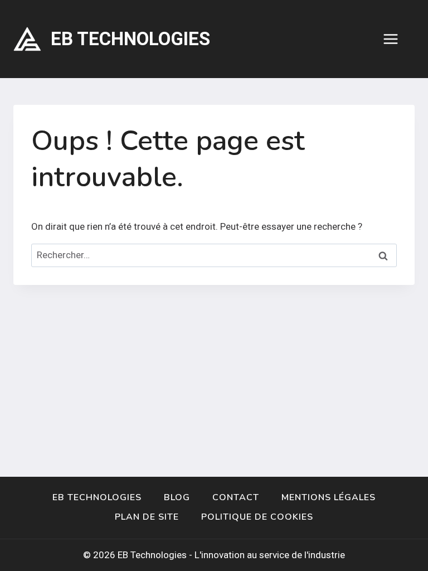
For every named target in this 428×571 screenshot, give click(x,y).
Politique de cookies (257, 517)
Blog (177, 497)
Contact (235, 497)
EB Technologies (97, 497)
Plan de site (147, 517)
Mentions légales (328, 497)
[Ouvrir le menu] (396, 38)
